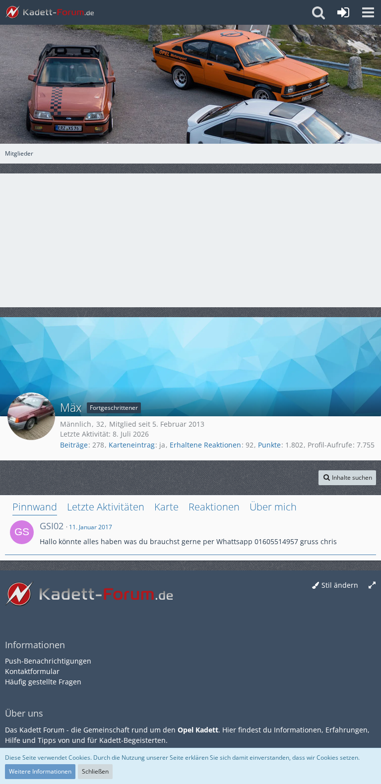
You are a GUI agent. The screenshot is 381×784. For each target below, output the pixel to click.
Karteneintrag (132, 444)
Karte (166, 506)
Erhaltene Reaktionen (205, 444)
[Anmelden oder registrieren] (343, 12)
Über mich (273, 506)
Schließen (95, 771)
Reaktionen (214, 506)
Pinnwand (34, 506)
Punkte (269, 444)
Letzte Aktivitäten (105, 506)
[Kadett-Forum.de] (49, 12)
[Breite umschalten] (372, 585)
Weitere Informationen (40, 771)
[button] (368, 12)
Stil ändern (339, 585)
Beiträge (74, 444)
